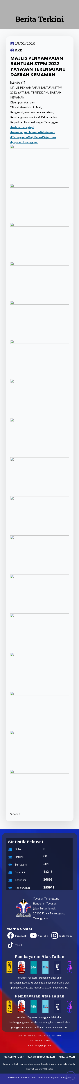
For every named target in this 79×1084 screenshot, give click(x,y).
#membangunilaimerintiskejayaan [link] (32, 132)
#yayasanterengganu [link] (24, 142)
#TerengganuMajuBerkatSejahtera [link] (33, 137)
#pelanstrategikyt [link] (22, 127)
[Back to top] (70, 1075)
